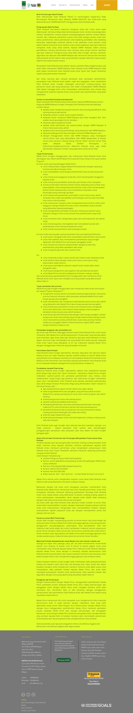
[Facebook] (23, 695)
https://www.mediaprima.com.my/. (56, 146)
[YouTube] (28, 695)
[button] (62, 5)
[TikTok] (33, 695)
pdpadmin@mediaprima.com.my (68, 466)
